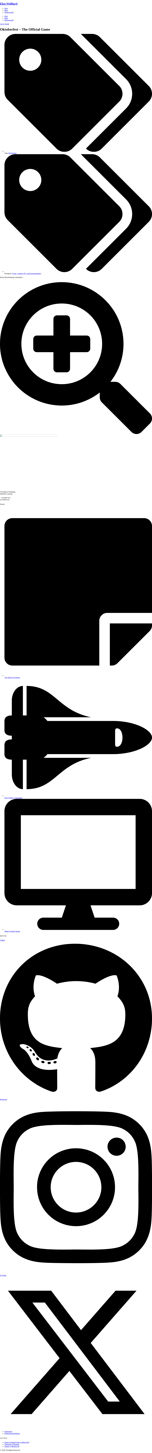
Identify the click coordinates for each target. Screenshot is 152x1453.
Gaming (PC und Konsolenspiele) (29, 273)
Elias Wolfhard (8, 3)
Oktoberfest (12, 153)
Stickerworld (8, 12)
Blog (6, 10)
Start (6, 8)
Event (14, 273)
